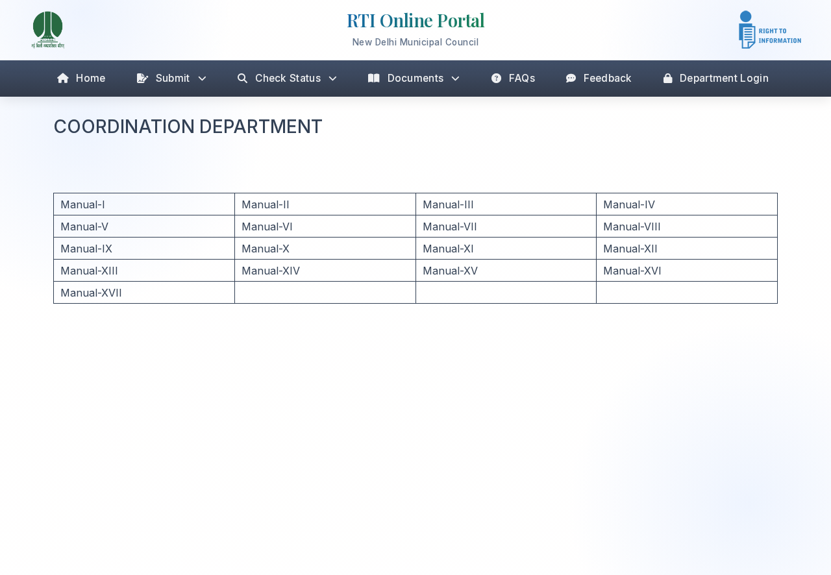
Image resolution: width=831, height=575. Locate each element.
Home (90, 78)
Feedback (608, 78)
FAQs (522, 78)
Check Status (288, 78)
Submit (173, 78)
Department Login (724, 78)
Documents (416, 78)
